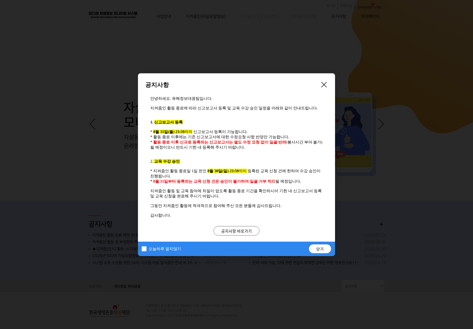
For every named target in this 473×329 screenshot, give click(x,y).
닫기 (320, 249)
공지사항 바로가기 (236, 231)
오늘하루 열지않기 (165, 248)
